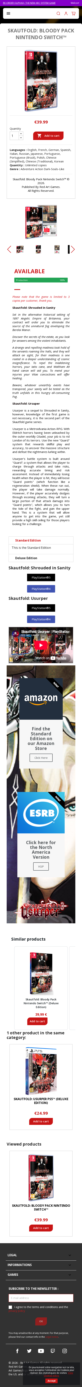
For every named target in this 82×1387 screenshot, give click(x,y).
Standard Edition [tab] (28, 540)
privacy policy (17, 1311)
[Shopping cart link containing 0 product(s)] (73, 13)
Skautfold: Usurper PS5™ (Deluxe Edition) (41, 1101)
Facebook (17, 1351)
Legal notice (51, 1336)
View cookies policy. (58, 1374)
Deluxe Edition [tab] (26, 558)
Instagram (65, 1351)
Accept (51, 1381)
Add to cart (48, 135)
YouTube (41, 1351)
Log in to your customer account (66, 13)
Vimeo (53, 1351)
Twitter (29, 1351)
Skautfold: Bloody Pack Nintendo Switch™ (41, 1207)
